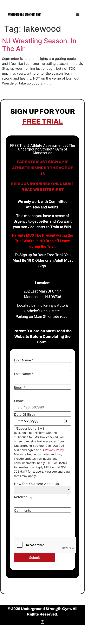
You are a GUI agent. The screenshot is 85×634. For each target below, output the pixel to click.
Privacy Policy (54, 450)
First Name (24, 360)
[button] (77, 14)
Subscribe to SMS (31, 428)
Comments (22, 510)
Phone (19, 401)
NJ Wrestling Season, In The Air (39, 45)
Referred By (23, 497)
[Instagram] (78, 3)
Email (19, 387)
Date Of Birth (24, 414)
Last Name (23, 373)
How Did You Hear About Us (36, 483)
